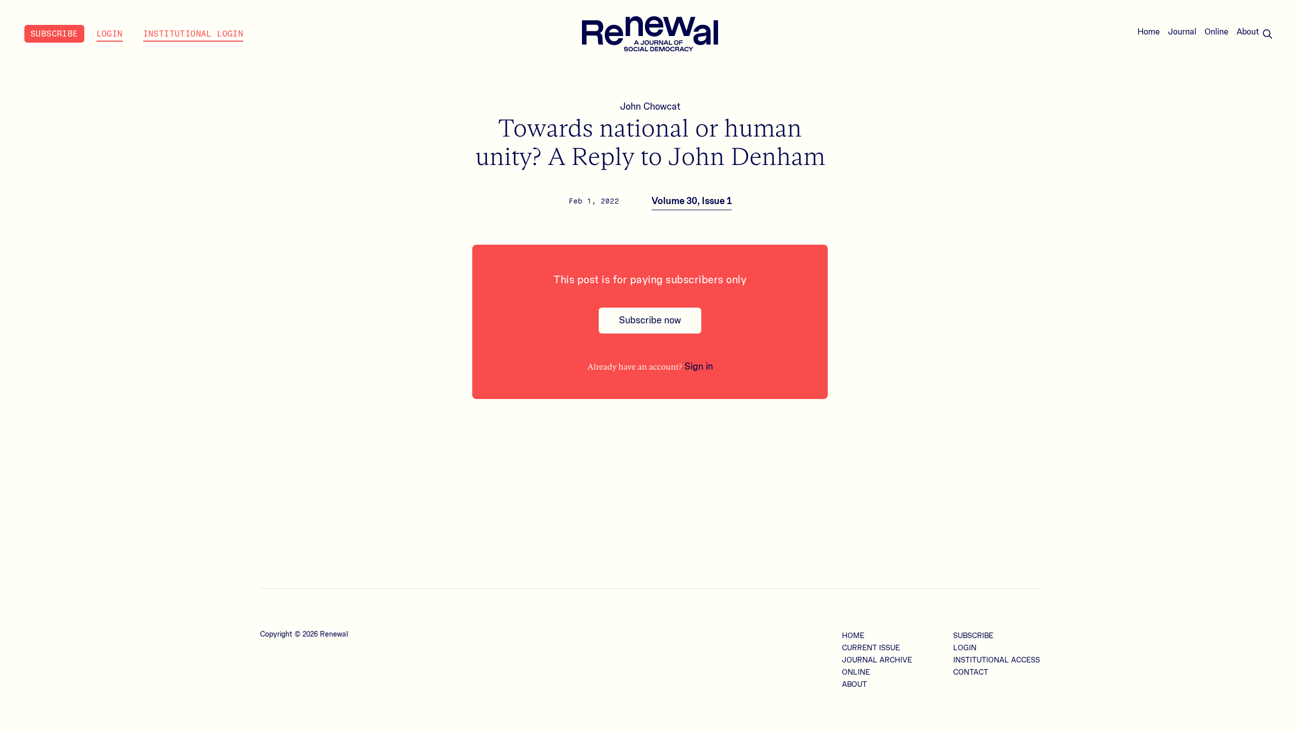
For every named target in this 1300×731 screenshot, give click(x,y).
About (1248, 32)
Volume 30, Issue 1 (692, 201)
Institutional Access (996, 660)
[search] (1267, 34)
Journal (1182, 32)
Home (1149, 32)
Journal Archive (877, 660)
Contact (970, 672)
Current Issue (871, 648)
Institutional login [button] (193, 34)
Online (1216, 32)
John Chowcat (650, 106)
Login (109, 34)
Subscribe (54, 34)
